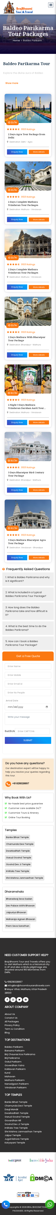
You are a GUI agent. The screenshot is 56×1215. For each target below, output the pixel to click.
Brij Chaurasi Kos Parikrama (20, 1054)
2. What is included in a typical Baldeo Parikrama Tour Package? (25, 594)
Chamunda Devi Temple (19, 844)
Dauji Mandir (11, 1109)
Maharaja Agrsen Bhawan (20, 919)
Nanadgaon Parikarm (17, 1083)
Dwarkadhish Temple (18, 850)
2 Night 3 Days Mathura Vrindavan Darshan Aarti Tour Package (26, 406)
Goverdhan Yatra (14, 1065)
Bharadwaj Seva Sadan (19, 898)
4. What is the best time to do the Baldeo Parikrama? (25, 628)
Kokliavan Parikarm (15, 1069)
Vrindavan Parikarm (16, 1087)
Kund (7, 1072)
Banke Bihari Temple (17, 837)
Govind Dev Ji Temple (18, 864)
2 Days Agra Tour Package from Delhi (26, 136)
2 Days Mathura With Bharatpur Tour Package (26, 339)
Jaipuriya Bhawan (16, 912)
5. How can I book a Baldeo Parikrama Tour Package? (21, 643)
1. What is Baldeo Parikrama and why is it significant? (27, 579)
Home (16, 40)
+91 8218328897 (20, 783)
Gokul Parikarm (13, 1061)
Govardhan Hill (13, 1120)
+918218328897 (14, 981)
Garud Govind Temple (18, 857)
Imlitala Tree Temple (17, 871)
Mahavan (10, 1076)
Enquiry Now (17, 152)
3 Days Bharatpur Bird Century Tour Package (26, 474)
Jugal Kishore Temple (17, 1139)
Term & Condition (15, 1028)
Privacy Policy (12, 1025)
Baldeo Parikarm (32, 40)
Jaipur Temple (13, 1135)
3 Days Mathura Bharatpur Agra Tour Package (27, 541)
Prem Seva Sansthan (17, 925)
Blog (7, 1032)
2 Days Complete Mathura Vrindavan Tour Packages (23, 203)
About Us (10, 1014)
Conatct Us (11, 1017)
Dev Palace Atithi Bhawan (20, 905)
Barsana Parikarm (15, 1050)
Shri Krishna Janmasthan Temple (24, 877)
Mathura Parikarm (15, 1080)
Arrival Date (12, 700)
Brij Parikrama (12, 1058)
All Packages (12, 1021)
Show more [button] (11, 83)
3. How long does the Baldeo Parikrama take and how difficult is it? (26, 611)
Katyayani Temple (15, 1142)
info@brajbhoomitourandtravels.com (28, 985)
